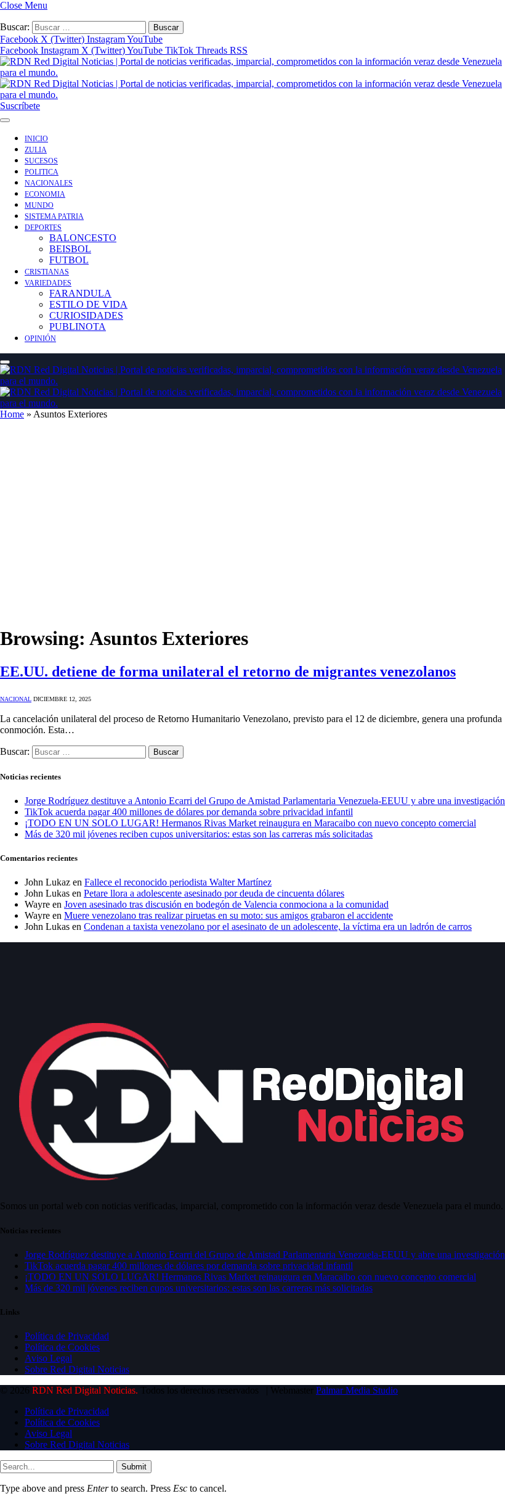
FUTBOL (69, 260)
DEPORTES (43, 227)
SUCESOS (41, 161)
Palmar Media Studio (357, 1390)
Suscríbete (20, 106)
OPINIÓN (40, 338)
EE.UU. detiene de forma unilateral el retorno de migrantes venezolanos (228, 672)
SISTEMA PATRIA (54, 216)
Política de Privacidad (67, 1336)
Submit (134, 1466)
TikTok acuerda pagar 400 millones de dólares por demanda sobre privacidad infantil (189, 812)
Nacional (15, 699)
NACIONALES (49, 183)
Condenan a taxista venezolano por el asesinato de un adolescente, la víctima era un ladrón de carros (278, 926)
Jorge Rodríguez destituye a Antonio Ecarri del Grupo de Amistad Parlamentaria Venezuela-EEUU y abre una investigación (265, 800)
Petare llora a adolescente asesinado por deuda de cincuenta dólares (214, 893)
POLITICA (42, 172)
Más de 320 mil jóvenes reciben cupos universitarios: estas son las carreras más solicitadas (199, 834)
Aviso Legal (48, 1358)
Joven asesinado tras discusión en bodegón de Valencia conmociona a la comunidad (226, 904)
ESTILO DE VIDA (88, 304)
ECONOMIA (45, 194)
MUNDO (39, 205)
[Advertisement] (252, 528)
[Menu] (5, 120)
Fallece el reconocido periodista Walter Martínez (178, 882)
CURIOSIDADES (86, 315)
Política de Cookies (62, 1347)
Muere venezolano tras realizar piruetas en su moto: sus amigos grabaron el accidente (228, 915)
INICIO (36, 138)
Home (12, 414)
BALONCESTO (82, 237)
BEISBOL (70, 249)
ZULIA (36, 150)
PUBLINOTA (77, 326)
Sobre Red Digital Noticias (77, 1369)
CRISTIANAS (47, 272)
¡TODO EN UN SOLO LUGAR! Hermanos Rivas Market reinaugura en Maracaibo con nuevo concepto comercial (250, 823)
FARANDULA (80, 293)
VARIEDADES (48, 283)
